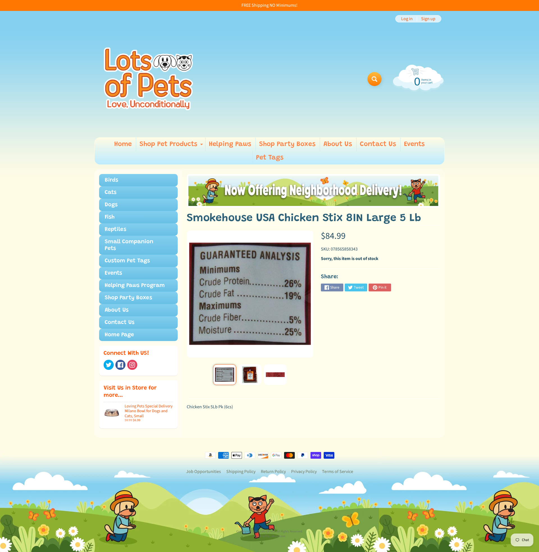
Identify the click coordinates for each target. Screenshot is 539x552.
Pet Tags (270, 157)
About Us (337, 144)
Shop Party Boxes (287, 144)
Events (414, 144)
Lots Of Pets (267, 531)
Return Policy (273, 471)
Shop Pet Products (172, 146)
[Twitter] (109, 365)
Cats (111, 192)
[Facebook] (120, 365)
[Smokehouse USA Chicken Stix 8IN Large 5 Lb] (224, 374)
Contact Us (378, 144)
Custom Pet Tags (127, 261)
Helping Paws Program (135, 285)
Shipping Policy (240, 471)
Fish (110, 217)
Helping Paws (230, 144)
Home (123, 144)
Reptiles (115, 229)
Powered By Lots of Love (270, 536)
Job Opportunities (203, 471)
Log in (407, 19)
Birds (111, 180)
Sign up (428, 19)
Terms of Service (337, 471)
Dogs (111, 205)
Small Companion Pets (129, 245)
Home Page (119, 335)
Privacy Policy (304, 471)
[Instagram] (132, 365)
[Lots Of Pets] (148, 79)
